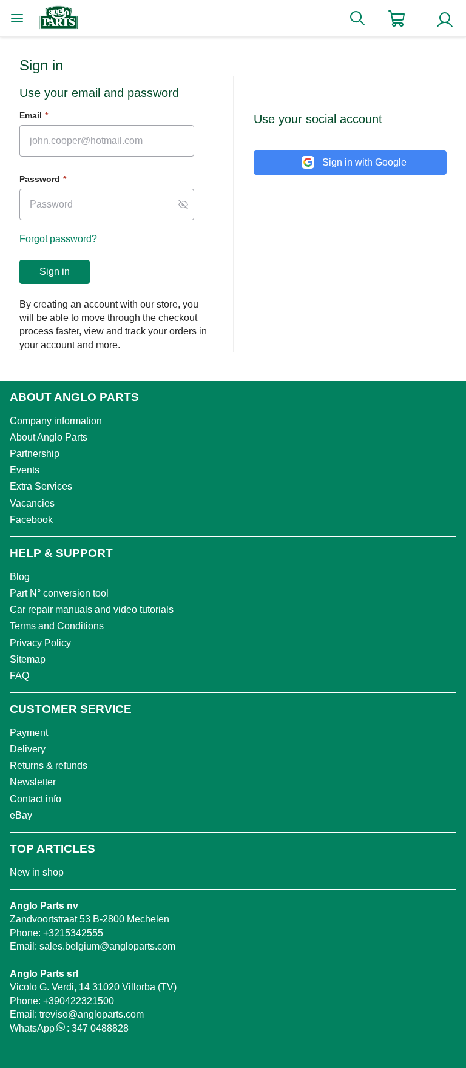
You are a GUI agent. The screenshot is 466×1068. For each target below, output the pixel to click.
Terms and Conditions (57, 626)
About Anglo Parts (48, 437)
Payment (29, 733)
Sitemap (28, 659)
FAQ (19, 676)
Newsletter (33, 782)
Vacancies (32, 503)
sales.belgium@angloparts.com (107, 946)
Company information (56, 421)
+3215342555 (73, 933)
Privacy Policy (40, 643)
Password (42, 179)
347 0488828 (100, 1028)
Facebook (31, 520)
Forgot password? (58, 239)
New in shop (37, 872)
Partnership (34, 453)
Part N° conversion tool (59, 593)
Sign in (54, 271)
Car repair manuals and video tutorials (92, 609)
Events (24, 470)
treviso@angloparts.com (91, 1014)
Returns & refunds (48, 765)
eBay (21, 815)
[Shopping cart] (396, 18)
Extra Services (41, 486)
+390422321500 (78, 1001)
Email (33, 115)
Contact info (35, 799)
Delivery (28, 749)
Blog (20, 577)
